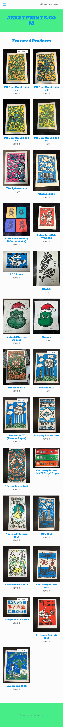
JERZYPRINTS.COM (31, 20)
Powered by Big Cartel (32, 715)
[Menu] (4, 4)
